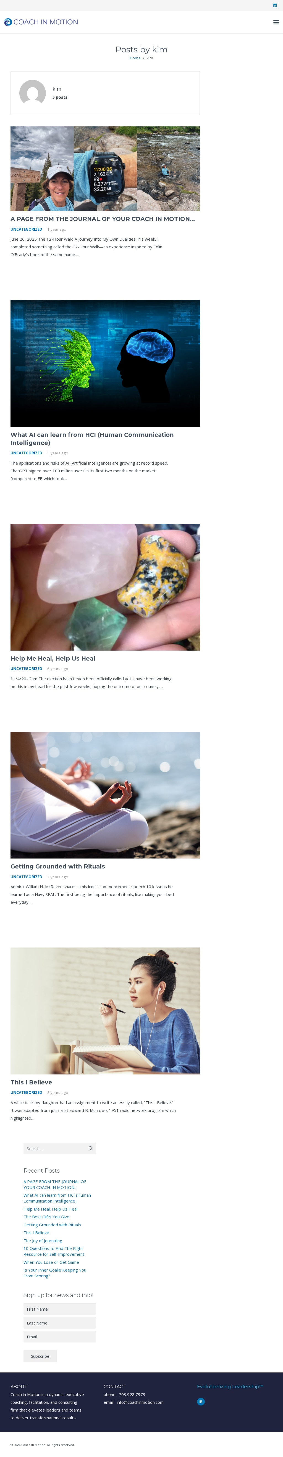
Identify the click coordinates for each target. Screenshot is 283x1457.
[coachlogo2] (41, 22)
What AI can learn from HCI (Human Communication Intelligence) (57, 1198)
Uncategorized (26, 229)
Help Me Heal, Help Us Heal (53, 658)
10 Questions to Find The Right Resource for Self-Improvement (53, 1251)
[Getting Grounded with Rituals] (105, 795)
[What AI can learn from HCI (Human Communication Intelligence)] (105, 363)
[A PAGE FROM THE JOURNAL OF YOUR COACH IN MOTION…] (105, 168)
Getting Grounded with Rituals (58, 866)
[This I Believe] (105, 1010)
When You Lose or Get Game (51, 1262)
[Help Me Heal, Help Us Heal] (105, 587)
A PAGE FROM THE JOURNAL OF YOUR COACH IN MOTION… (103, 218)
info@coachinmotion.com (140, 1402)
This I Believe (31, 1082)
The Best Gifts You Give (46, 1216)
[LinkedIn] (275, 5)
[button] (276, 22)
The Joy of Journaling (42, 1240)
